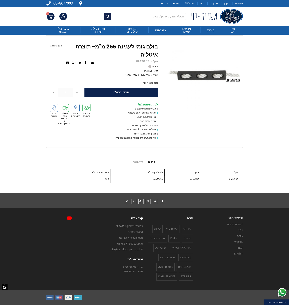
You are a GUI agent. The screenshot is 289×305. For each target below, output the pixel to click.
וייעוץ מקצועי (134, 112)
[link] (80, 3)
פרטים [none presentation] (151, 161)
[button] (5, 287)
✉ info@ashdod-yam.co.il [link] (126, 249)
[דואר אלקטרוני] (93, 63)
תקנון (240, 248)
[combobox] (145, 16)
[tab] (152, 162)
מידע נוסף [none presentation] (138, 161)
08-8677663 (63, 3)
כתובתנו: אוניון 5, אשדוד (129, 226)
